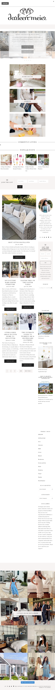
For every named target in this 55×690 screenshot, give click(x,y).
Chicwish (40, 445)
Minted (40, 456)
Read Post (27, 51)
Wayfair (40, 477)
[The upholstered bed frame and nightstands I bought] (14, 639)
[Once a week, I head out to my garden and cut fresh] (41, 639)
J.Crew (39, 452)
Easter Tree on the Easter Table (28, 282)
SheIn (39, 466)
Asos (39, 441)
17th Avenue (47, 687)
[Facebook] (40, 237)
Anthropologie (41, 438)
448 (21, 371)
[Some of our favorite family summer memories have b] (14, 666)
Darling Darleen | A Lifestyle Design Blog (27, 14)
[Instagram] (44, 237)
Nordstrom (41, 459)
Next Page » (28, 371)
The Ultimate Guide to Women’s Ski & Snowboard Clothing (27, 336)
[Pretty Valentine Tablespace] (45, 334)
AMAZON (40, 434)
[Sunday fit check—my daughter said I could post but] (41, 666)
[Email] (51, 237)
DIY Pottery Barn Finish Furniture (10, 282)
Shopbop (40, 470)
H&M (39, 448)
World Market (41, 480)
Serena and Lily (42, 463)
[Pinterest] (42, 237)
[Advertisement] (45, 300)
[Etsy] (49, 237)
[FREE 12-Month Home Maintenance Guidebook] (45, 393)
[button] (27, 26)
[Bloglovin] (46, 237)
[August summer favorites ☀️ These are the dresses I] (41, 584)
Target (39, 473)
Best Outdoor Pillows (19, 242)
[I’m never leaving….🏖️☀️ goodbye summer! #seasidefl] (14, 584)
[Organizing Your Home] (45, 367)
